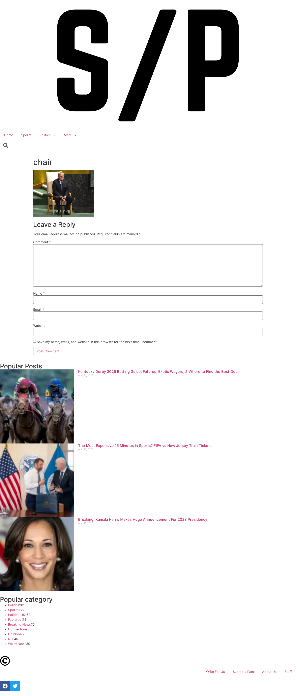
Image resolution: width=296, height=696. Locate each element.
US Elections (17, 629)
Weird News (17, 644)
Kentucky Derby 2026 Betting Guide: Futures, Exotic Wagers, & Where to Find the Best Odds (159, 371)
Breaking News (19, 624)
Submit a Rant (243, 672)
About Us (269, 672)
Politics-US (16, 615)
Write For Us (215, 672)
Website (39, 325)
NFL (11, 639)
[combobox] (148, 145)
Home (8, 135)
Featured (14, 620)
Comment (42, 242)
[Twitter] (15, 686)
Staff (288, 672)
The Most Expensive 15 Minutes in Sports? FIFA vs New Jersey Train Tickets (145, 445)
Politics (45, 135)
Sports (26, 135)
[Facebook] (5, 686)
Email (38, 309)
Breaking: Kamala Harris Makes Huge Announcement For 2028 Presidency (142, 519)
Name (39, 293)
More (68, 135)
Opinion (14, 634)
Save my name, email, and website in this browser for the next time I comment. (97, 341)
